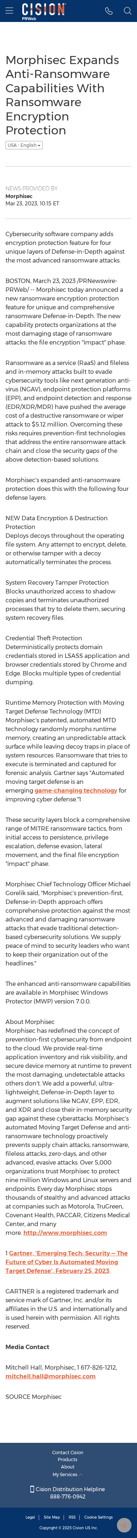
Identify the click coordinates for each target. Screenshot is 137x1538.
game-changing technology (76, 790)
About (68, 1467)
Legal (30, 1517)
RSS (72, 1517)
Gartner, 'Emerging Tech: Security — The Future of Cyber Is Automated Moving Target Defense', (66, 1262)
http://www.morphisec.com (65, 1232)
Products (67, 1459)
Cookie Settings (98, 1517)
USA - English (23, 145)
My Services (66, 1474)
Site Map (52, 1517)
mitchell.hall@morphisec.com (50, 1376)
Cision (78, 1528)
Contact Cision (67, 1452)
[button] (109, 11)
